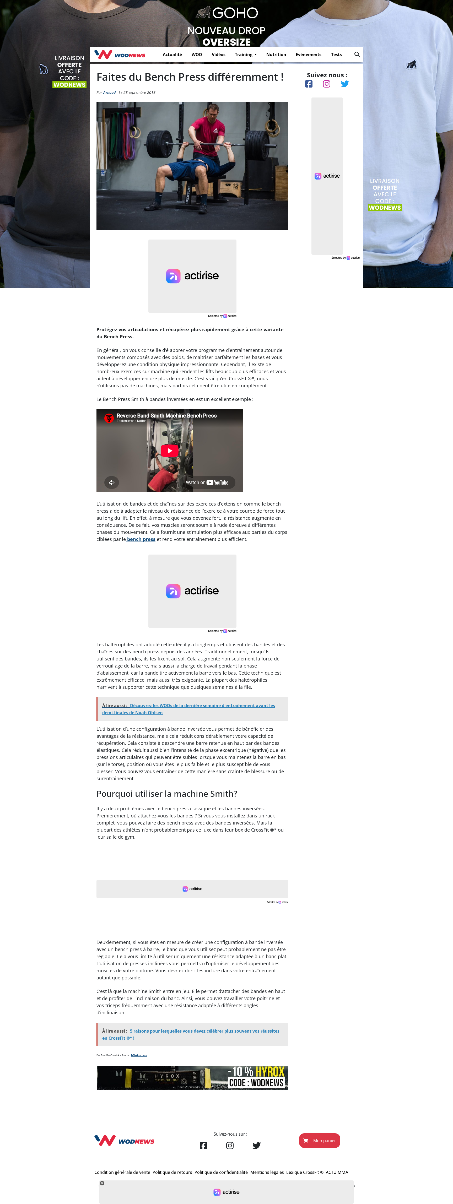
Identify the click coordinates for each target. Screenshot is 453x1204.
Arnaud (109, 92)
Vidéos (218, 54)
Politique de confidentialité (221, 1172)
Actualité (172, 54)
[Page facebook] (203, 1145)
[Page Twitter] (256, 1145)
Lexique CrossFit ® (304, 1172)
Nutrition (276, 54)
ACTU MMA (337, 1172)
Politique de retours (172, 1172)
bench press (140, 539)
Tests (336, 54)
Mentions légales (267, 1172)
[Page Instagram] (230, 1145)
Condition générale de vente (122, 1172)
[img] (357, 54)
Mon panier (324, 1140)
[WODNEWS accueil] (119, 54)
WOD (197, 54)
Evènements (308, 54)
